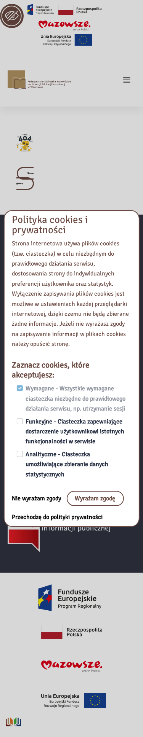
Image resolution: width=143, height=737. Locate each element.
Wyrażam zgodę (95, 498)
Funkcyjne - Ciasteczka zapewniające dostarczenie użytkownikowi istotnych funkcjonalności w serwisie (75, 432)
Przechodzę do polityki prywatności (57, 517)
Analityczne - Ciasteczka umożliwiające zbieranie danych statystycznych (67, 464)
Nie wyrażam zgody (37, 498)
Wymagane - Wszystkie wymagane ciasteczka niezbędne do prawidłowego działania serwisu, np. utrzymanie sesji (75, 399)
